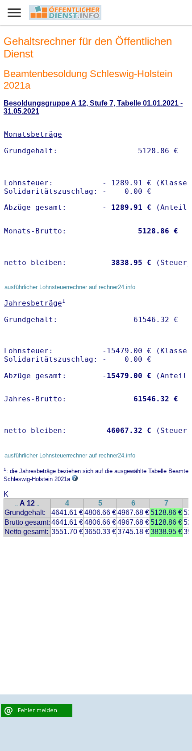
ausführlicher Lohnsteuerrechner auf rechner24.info (69, 287)
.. (16, 504)
